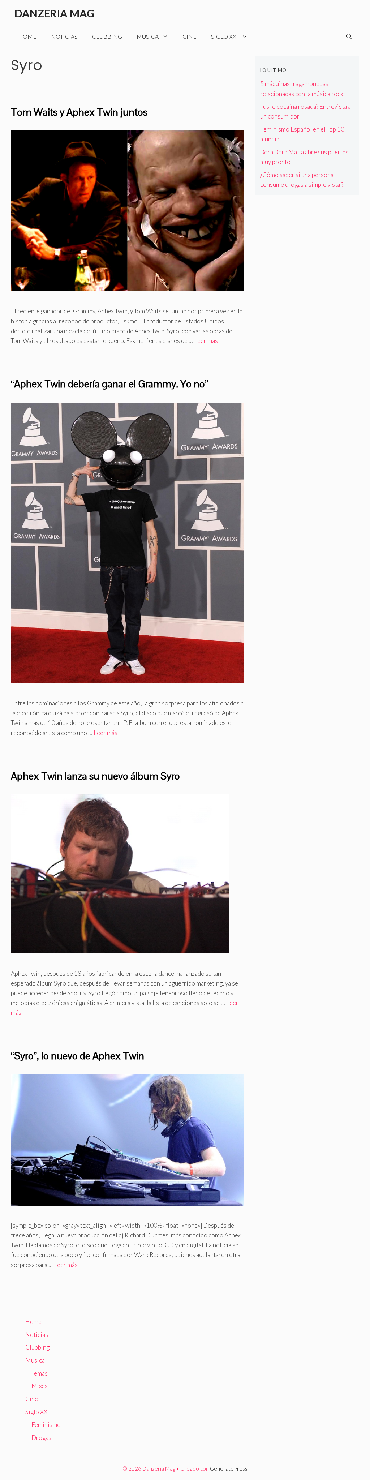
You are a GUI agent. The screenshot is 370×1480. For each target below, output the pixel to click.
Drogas (41, 1437)
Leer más (206, 340)
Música (148, 36)
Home (27, 36)
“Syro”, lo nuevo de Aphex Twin (77, 1055)
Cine (189, 36)
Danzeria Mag (54, 13)
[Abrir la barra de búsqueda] (349, 36)
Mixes (39, 1386)
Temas (39, 1373)
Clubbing (107, 36)
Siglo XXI (224, 36)
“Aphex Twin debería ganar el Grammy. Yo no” (109, 383)
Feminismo (46, 1424)
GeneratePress (229, 1468)
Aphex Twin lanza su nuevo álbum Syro (95, 775)
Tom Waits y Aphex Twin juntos (79, 112)
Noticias (64, 36)
